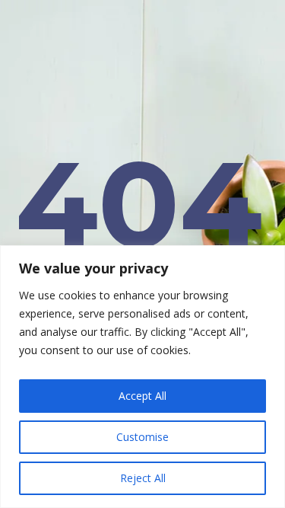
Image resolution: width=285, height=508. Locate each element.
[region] (142, 376)
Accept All (142, 395)
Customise (142, 437)
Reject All (143, 478)
